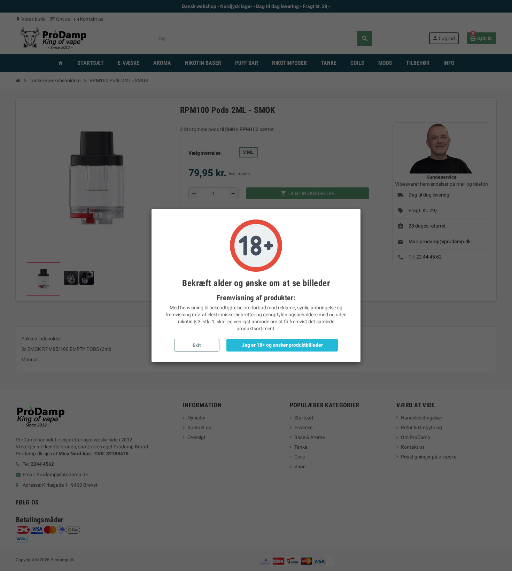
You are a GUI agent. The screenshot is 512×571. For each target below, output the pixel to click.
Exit (197, 345)
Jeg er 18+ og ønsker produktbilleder (282, 345)
